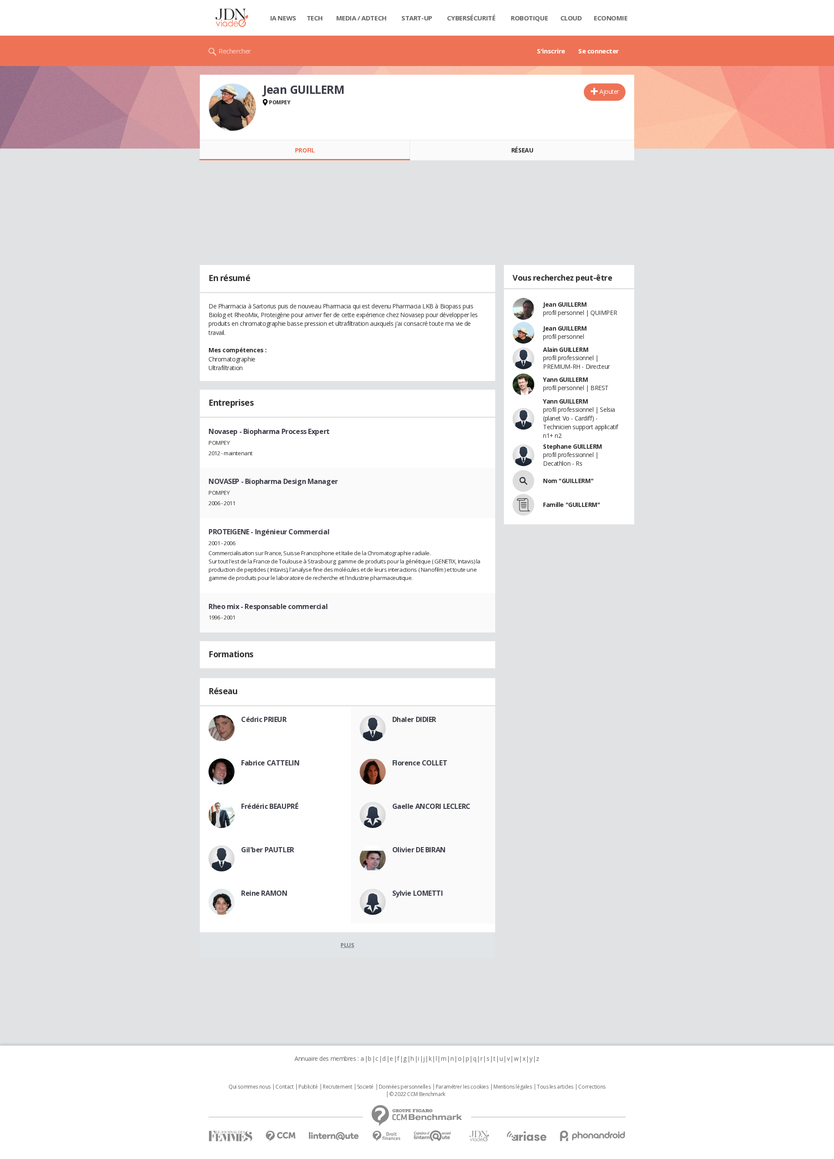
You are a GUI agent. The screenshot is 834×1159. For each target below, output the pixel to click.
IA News (283, 17)
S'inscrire (551, 50)
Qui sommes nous (249, 1087)
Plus (347, 945)
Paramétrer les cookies (462, 1087)
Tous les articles (555, 1087)
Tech (315, 17)
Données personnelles (405, 1087)
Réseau (522, 150)
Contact (284, 1087)
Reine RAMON (264, 893)
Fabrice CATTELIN (270, 763)
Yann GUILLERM (565, 379)
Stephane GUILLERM (572, 446)
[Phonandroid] (593, 1135)
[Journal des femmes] (230, 1136)
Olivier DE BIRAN (419, 849)
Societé (365, 1087)
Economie (611, 17)
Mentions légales (512, 1087)
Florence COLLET (419, 763)
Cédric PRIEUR (264, 719)
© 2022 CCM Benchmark (417, 1094)
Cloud (571, 17)
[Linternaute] (334, 1136)
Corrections (591, 1087)
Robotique (529, 17)
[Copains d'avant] (433, 1135)
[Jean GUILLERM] (232, 107)
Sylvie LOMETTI (417, 893)
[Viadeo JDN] (479, 1136)
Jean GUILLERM (565, 304)
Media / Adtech (361, 17)
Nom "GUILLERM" (568, 481)
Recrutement (337, 1087)
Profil (304, 150)
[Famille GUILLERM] (523, 505)
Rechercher (234, 50)
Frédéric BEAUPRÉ (269, 806)
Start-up (416, 17)
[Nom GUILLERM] (523, 481)
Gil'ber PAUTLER (267, 849)
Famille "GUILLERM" (571, 504)
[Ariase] (526, 1136)
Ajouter (609, 91)
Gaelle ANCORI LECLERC (431, 806)
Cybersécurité (471, 17)
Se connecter (598, 50)
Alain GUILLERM (565, 349)
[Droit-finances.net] (386, 1136)
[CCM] (280, 1136)
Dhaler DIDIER (414, 719)
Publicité (308, 1087)
